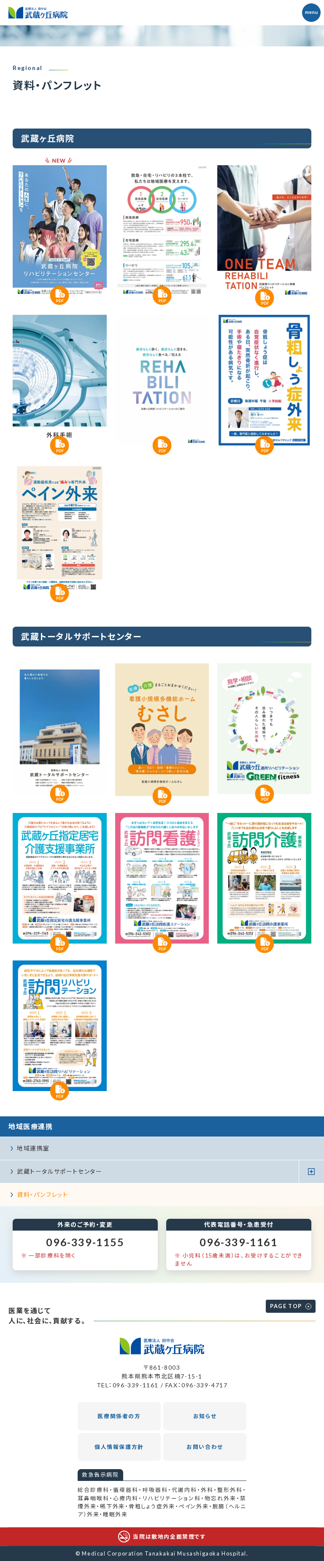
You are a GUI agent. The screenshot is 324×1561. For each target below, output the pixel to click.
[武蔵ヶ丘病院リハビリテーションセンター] (60, 230)
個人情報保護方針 (119, 1446)
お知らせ (204, 1416)
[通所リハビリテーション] (264, 728)
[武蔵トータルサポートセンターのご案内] (60, 728)
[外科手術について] (60, 380)
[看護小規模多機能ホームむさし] (162, 729)
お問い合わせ (204, 1446)
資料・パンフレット (42, 1194)
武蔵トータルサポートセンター (59, 1171)
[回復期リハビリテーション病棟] (264, 231)
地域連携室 (33, 1148)
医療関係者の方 (118, 1416)
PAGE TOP (286, 1306)
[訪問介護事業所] (264, 878)
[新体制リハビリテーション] (162, 380)
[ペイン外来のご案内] (60, 527)
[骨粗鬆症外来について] (264, 380)
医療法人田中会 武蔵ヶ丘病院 (38, 12)
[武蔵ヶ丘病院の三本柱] (162, 230)
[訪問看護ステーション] (162, 878)
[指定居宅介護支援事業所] (60, 878)
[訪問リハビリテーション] (60, 1025)
